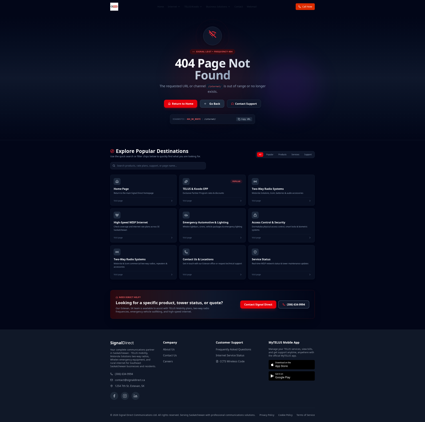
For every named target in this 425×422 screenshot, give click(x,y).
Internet (172, 6)
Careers (168, 361)
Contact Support (246, 104)
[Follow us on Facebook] (114, 396)
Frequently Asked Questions (233, 349)
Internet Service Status (230, 355)
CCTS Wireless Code (232, 361)
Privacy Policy (266, 415)
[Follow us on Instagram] (125, 396)
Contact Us (170, 355)
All (260, 154)
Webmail (252, 6)
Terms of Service (306, 415)
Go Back (214, 104)
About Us (169, 349)
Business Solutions (216, 6)
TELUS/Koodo (191, 6)
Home (160, 6)
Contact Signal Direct (258, 304)
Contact (238, 6)
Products (282, 154)
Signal (122, 342)
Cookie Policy (285, 415)
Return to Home (182, 104)
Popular (269, 154)
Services (295, 154)
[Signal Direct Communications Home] (114, 7)
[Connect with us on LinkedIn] (135, 396)
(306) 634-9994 (296, 304)
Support (308, 154)
